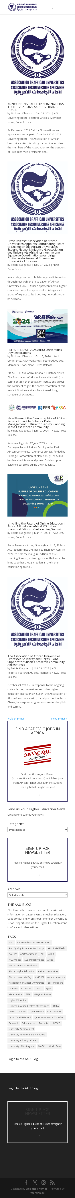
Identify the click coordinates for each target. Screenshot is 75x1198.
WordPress (37, 1193)
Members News (16, 365)
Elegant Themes (37, 1188)
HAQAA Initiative (42, 994)
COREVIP (13, 988)
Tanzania (43, 1023)
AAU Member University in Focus (34, 942)
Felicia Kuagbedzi (21, 264)
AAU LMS (58, 532)
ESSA (28, 994)
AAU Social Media (57, 948)
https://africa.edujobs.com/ (28, 778)
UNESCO (56, 1023)
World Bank (55, 1046)
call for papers (55, 982)
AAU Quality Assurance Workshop (26, 948)
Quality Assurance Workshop (49, 1017)
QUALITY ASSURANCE (20, 1017)
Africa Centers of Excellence (23, 965)
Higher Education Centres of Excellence (29, 1006)
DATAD (38, 988)
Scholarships (28, 1023)
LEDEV (12, 1011)
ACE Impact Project (34, 959)
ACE (43, 954)
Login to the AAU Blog (22, 1088)
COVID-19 (26, 988)
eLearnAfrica (15, 994)
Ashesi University (56, 977)
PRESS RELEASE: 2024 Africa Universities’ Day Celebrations (34, 351)
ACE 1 (51, 954)
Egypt (49, 988)
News (56, 264)
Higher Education (18, 1000)
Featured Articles (39, 117)
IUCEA (56, 1006)
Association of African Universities (26, 982)
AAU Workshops (32, 360)
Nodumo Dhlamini (22, 113)
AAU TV (13, 954)
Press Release (24, 122)
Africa (50, 959)
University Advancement (21, 1029)
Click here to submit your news (25, 814)
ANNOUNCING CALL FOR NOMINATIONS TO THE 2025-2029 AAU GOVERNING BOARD (35, 107)
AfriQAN (39, 977)
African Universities (48, 971)
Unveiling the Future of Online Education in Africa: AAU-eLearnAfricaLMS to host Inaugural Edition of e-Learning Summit (36, 526)
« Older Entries (16, 718)
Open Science (37, 1011)
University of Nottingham (22, 1046)
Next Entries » (59, 718)
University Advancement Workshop (27, 1034)
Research (13, 1023)
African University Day (20, 977)
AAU (11, 942)
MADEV (22, 1011)
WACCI (41, 1046)
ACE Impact (15, 959)
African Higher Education (21, 971)
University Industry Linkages (23, 1040)
